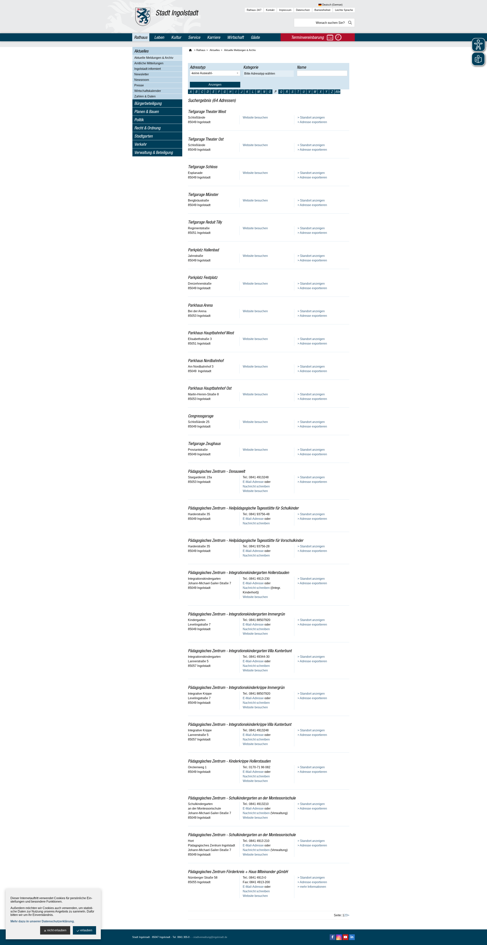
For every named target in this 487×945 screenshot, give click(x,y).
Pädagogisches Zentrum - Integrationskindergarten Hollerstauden (238, 572)
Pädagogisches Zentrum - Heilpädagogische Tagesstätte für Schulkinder (243, 508)
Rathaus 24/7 (254, 10)
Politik (139, 119)
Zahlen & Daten (145, 96)
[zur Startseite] (167, 16)
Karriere (213, 37)
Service (194, 37)
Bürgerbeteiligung (148, 103)
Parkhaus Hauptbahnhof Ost (209, 388)
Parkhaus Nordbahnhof (206, 360)
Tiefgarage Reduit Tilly (205, 222)
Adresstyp (197, 67)
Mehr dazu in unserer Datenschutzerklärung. (42, 921)
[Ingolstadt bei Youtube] (345, 937)
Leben (159, 37)
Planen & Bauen (146, 111)
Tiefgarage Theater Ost (205, 139)
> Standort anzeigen (311, 117)
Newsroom (141, 79)
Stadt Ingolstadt (141, 937)
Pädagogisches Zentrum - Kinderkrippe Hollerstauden (229, 761)
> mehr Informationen (312, 886)
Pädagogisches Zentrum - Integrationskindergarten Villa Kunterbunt (240, 650)
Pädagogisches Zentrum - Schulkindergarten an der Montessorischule (242, 798)
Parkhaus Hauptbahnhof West (211, 332)
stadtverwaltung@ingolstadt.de (210, 937)
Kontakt (270, 10)
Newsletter (141, 74)
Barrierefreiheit (322, 10)
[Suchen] (350, 22)
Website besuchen (255, 117)
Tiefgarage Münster (203, 194)
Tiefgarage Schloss (202, 166)
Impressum (285, 10)
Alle (337, 92)
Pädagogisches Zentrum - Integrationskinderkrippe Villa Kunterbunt (239, 724)
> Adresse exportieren (312, 122)
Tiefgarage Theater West (207, 111)
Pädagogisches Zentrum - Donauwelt (216, 471)
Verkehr (140, 144)
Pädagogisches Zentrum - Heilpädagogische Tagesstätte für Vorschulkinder (245, 540)
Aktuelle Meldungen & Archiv (153, 57)
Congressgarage (200, 416)
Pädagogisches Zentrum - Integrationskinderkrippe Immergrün (236, 687)
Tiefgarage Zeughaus (204, 443)
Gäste (255, 37)
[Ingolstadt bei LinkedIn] (352, 937)
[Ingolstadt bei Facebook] (332, 937)
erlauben (86, 930)
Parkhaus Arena (200, 305)
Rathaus (140, 37)
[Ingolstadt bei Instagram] (339, 937)
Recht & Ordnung (147, 127)
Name (301, 67)
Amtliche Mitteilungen (148, 63)
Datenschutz (303, 10)
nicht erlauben (56, 930)
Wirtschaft (235, 37)
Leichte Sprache (344, 10)
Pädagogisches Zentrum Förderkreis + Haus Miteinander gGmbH (238, 871)
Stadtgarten (143, 136)
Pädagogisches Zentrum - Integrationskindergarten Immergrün (236, 614)
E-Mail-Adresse (253, 481)
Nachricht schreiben (256, 486)
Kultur (176, 37)
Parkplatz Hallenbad (203, 250)
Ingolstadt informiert (147, 68)
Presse (139, 85)
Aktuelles (141, 51)
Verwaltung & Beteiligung (153, 152)
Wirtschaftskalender (147, 90)
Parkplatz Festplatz (202, 277)
